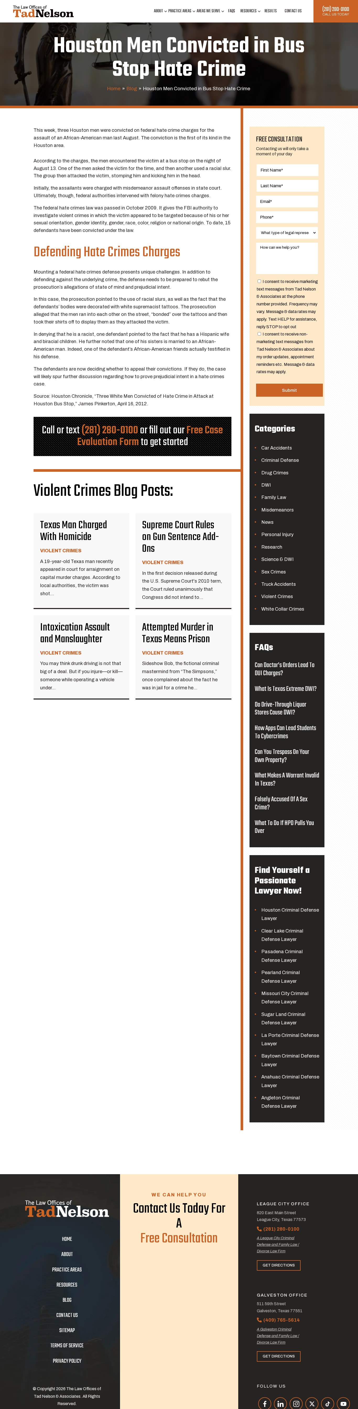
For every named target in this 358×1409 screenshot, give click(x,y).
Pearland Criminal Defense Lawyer (280, 977)
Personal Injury (277, 534)
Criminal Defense (280, 460)
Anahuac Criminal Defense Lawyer (290, 1081)
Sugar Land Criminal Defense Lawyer (283, 1018)
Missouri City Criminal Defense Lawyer (284, 997)
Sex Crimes (273, 572)
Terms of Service (67, 1345)
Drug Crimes (275, 472)
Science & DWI (277, 559)
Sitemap (67, 1330)
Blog (131, 88)
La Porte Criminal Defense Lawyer (290, 1039)
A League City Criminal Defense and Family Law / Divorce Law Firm (278, 1244)
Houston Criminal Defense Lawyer (290, 914)
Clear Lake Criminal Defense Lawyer (282, 935)
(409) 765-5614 (281, 1320)
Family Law (273, 497)
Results (270, 11)
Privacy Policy (67, 1361)
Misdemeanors (277, 510)
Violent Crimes (277, 596)
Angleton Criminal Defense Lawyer (280, 1102)
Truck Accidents (278, 584)
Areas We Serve (208, 11)
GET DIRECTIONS (279, 1265)
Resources (248, 11)
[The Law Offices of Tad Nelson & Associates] (43, 11)
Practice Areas (179, 11)
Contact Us (293, 11)
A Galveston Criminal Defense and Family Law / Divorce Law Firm (278, 1335)
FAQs (231, 11)
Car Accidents (276, 448)
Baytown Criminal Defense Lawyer (290, 1060)
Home (114, 88)
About (158, 11)
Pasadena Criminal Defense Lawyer (282, 956)
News (267, 522)
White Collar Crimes (282, 609)
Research (271, 547)
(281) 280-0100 (335, 9)
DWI (266, 485)
